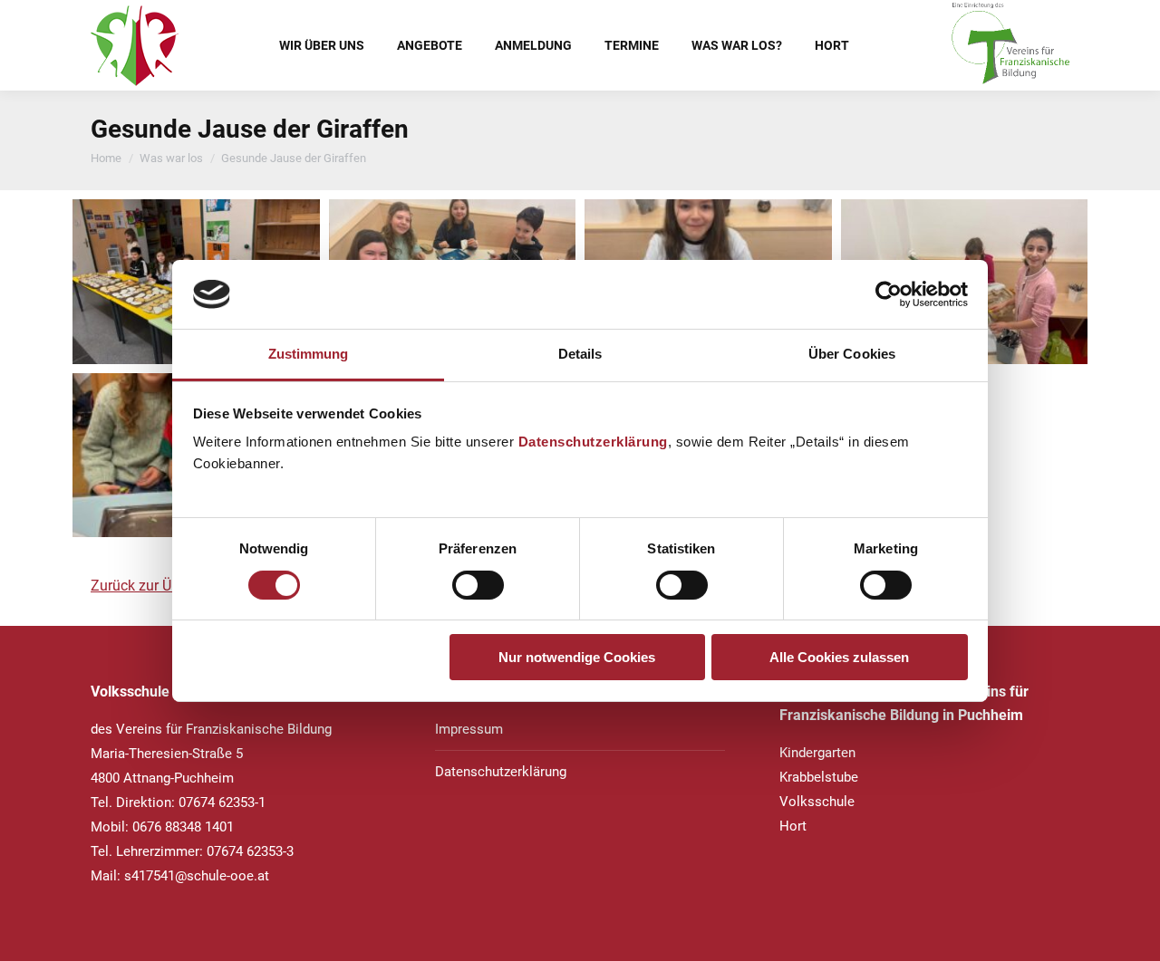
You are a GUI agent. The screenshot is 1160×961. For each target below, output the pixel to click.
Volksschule (817, 801)
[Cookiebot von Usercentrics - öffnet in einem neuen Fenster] (888, 294)
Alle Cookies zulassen (839, 657)
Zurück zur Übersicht (156, 585)
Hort (793, 826)
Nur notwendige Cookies (576, 657)
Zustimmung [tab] (308, 353)
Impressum (469, 729)
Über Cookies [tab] (851, 353)
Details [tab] (580, 353)
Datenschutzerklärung (593, 441)
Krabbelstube (818, 777)
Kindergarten (817, 753)
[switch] (478, 585)
